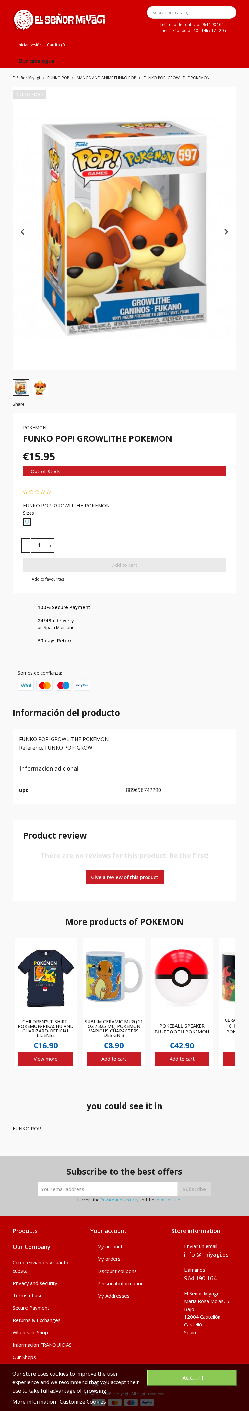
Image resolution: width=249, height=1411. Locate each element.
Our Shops (24, 1357)
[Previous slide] (23, 232)
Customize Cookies (83, 1401)
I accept (192, 1377)
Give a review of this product (124, 877)
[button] (21, 387)
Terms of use (28, 1295)
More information (34, 1401)
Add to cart (124, 565)
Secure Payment (31, 1307)
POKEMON (34, 428)
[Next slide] (226, 232)
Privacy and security (119, 1200)
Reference (31, 747)
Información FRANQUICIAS (42, 1344)
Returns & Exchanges (37, 1320)
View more (46, 1058)
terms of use (167, 1200)
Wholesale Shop (30, 1332)
